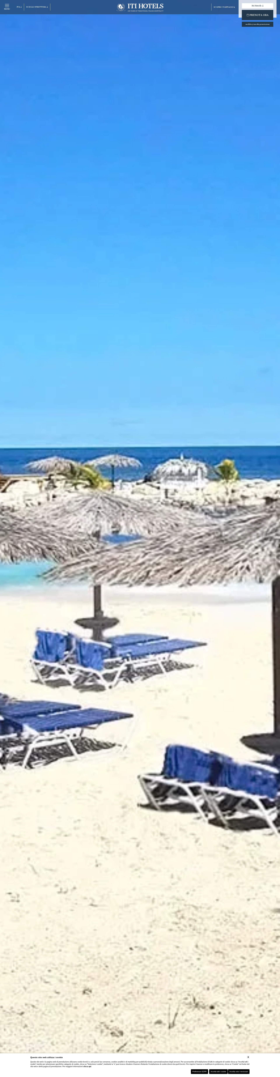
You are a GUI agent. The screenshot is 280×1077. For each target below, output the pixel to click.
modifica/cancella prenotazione (258, 24)
